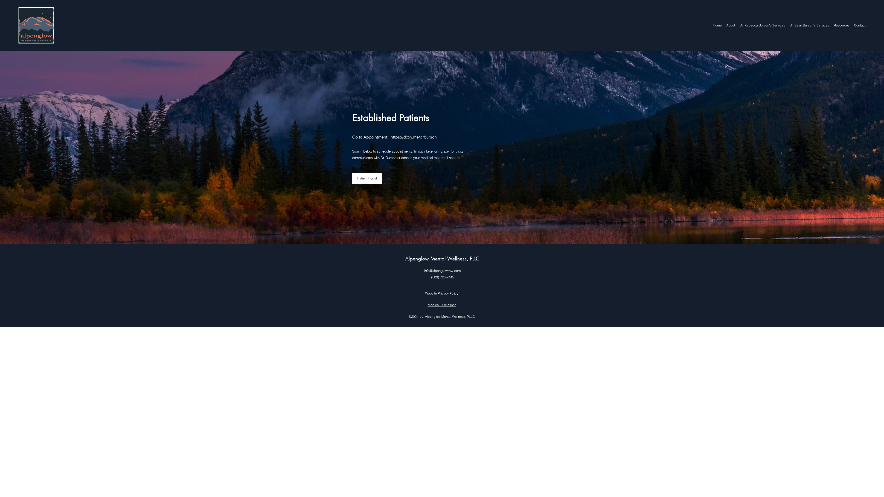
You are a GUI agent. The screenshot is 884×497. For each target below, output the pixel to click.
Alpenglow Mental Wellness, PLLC (442, 258)
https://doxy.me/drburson (414, 137)
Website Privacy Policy (441, 293)
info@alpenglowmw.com (442, 271)
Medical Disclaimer (442, 305)
